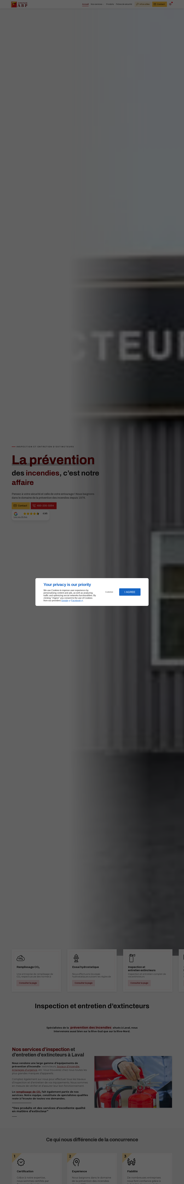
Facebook (76, 600)
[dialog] (92, 592)
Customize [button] (109, 592)
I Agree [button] (129, 592)
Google (64, 600)
